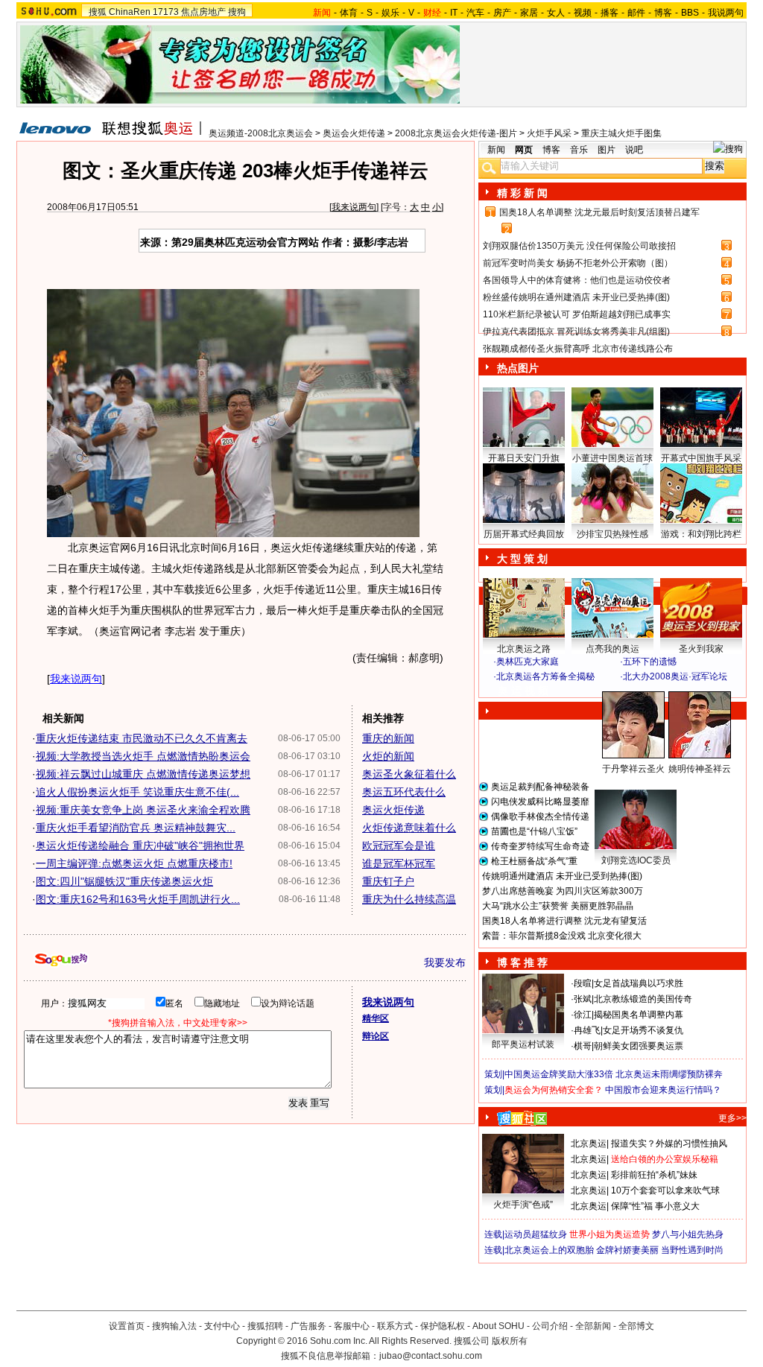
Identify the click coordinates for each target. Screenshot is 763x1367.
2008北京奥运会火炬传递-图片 (456, 133)
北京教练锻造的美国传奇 (643, 999)
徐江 (583, 1014)
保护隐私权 (442, 1326)
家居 (529, 12)
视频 (583, 12)
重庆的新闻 (388, 738)
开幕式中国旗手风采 (701, 458)
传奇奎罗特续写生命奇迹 (540, 846)
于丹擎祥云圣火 (633, 769)
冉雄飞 (587, 1030)
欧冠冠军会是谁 (398, 845)
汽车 (475, 12)
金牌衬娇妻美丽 (627, 1250)
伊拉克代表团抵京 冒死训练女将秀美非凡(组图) (576, 331)
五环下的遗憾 (650, 661)
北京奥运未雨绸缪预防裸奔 (669, 1074)
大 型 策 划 (522, 559)
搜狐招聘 (265, 1326)
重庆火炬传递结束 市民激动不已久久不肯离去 (141, 738)
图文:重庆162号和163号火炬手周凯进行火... (138, 899)
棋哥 (583, 1046)
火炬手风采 (549, 133)
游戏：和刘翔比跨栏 (701, 534)
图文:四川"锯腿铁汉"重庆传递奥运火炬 (124, 881)
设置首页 (127, 1326)
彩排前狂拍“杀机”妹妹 (654, 1175)
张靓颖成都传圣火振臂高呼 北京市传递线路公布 (578, 348)
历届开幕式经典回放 (524, 534)
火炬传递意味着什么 (409, 828)
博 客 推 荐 (522, 962)
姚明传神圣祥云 (699, 769)
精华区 (375, 1018)
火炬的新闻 (388, 756)
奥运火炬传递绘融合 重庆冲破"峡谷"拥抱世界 (140, 845)
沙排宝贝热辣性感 (612, 534)
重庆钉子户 (388, 881)
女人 (556, 12)
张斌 (583, 999)
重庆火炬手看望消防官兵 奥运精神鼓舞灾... (135, 828)
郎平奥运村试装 (523, 1044)
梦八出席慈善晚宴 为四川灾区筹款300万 (562, 891)
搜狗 (237, 12)
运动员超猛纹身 (535, 1234)
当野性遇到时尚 (692, 1250)
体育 (349, 12)
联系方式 (395, 1326)
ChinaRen (130, 12)
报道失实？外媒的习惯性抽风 (669, 1143)
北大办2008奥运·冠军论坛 (675, 676)
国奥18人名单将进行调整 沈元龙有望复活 (564, 921)
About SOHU (498, 1326)
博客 (663, 12)
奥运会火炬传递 (354, 133)
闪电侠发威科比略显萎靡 (540, 801)
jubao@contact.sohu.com (430, 1356)
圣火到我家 (701, 649)
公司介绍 (550, 1326)
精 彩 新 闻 (522, 193)
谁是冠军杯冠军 (398, 863)
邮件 (636, 12)
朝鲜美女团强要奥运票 (638, 1046)
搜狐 (98, 12)
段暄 (583, 983)
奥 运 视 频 (523, 691)
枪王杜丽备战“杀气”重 (534, 861)
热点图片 (518, 368)
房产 (502, 12)
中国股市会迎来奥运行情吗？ (663, 1090)
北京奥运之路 (524, 649)
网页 (524, 150)
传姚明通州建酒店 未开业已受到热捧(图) (562, 876)
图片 (606, 150)
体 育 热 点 (620, 783)
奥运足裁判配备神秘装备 (540, 786)
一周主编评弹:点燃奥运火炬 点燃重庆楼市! (134, 863)
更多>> (732, 1118)
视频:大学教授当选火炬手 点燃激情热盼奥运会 (143, 756)
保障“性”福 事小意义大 (655, 1206)
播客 (609, 12)
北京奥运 (589, 1143)
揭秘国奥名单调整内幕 (638, 1014)
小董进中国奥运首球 (612, 458)
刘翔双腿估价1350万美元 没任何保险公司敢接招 (579, 246)
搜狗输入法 (174, 1326)
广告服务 (308, 1326)
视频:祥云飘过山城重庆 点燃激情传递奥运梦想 (143, 774)
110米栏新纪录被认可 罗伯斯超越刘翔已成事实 (577, 314)
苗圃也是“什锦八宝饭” (534, 831)
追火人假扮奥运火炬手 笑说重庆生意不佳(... (137, 792)
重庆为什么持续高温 (409, 899)
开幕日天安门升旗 (524, 458)
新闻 (496, 150)
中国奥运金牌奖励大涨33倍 (558, 1074)
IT (454, 12)
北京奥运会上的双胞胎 (549, 1250)
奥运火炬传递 (393, 810)
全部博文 (636, 1326)
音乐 (579, 150)
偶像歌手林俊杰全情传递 (540, 816)
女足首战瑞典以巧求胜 (638, 983)
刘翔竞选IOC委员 (636, 860)
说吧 (634, 150)
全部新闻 (593, 1326)
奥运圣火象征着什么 (409, 774)
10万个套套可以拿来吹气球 (665, 1190)
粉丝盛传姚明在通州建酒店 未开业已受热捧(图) (576, 297)
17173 (166, 12)
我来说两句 (354, 207)
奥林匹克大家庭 (527, 661)
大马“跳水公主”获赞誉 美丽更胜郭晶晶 (557, 906)
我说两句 (726, 12)
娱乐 (390, 12)
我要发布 (445, 962)
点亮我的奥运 (612, 649)
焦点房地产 (203, 12)
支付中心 (222, 1326)
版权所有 (510, 1341)
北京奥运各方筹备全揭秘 (545, 676)
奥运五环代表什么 (404, 792)
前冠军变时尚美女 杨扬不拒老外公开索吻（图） (578, 263)
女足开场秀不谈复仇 (643, 1030)
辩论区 (375, 1036)
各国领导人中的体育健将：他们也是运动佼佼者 (577, 280)
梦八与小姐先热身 (688, 1234)
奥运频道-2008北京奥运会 (261, 133)
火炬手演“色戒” (523, 1204)
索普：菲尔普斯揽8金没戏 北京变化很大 (562, 935)
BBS (690, 12)
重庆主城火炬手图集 (621, 133)
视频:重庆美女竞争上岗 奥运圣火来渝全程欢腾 (143, 810)
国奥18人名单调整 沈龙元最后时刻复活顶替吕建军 (599, 212)
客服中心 (352, 1326)
